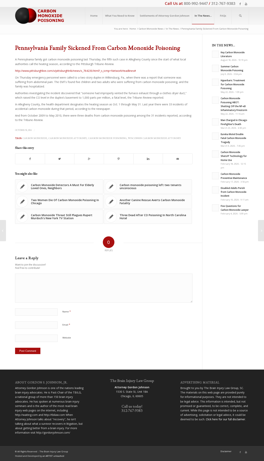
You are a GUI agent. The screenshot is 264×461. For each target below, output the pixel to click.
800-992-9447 (196, 3)
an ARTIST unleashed (53, 455)
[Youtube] (246, 4)
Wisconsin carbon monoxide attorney (154, 138)
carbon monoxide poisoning (107, 138)
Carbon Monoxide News (151, 28)
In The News (172, 28)
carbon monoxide (34, 138)
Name (66, 311)
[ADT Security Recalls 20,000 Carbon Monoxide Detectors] (3, 230)
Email (66, 324)
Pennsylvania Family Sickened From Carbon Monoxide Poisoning (97, 48)
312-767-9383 (223, 3)
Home (132, 28)
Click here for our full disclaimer (225, 419)
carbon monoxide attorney (67, 138)
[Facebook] (240, 4)
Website (66, 337)
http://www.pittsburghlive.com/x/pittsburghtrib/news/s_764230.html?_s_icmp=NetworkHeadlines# (75, 71)
